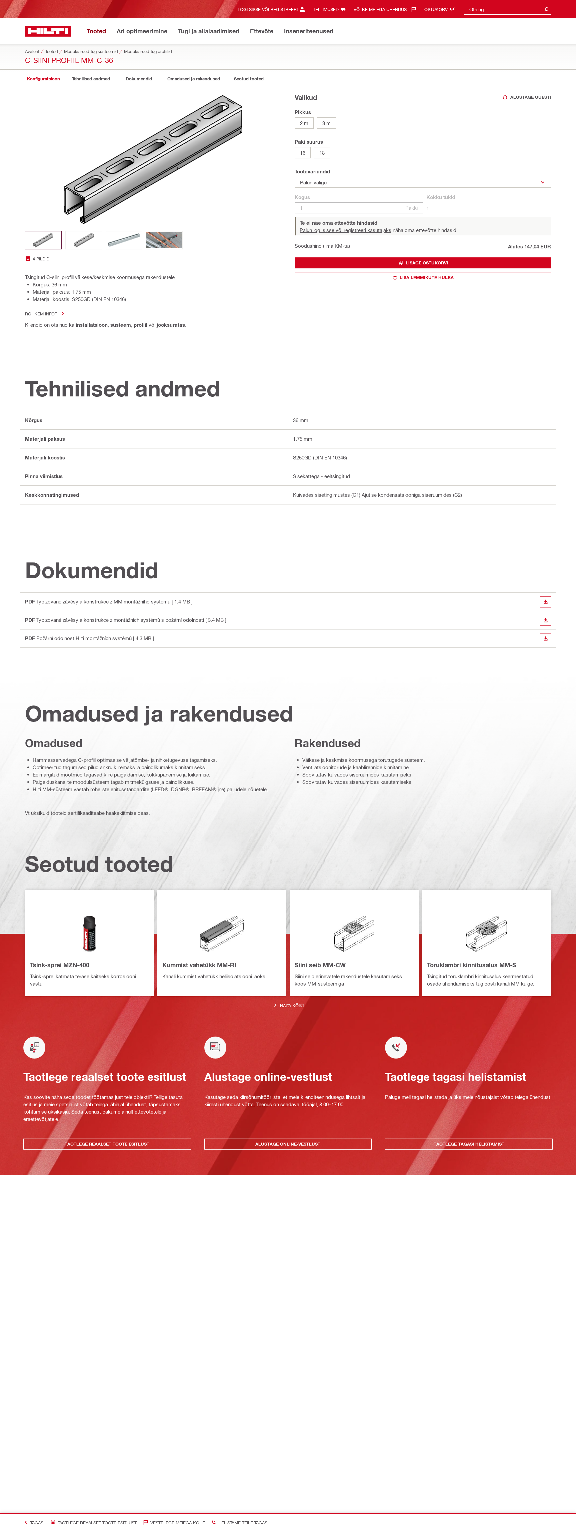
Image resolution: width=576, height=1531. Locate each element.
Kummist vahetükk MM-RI (199, 965)
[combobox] (507, 9)
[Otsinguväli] (546, 9)
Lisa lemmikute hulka (427, 277)
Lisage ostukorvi (427, 262)
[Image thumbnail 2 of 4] (83, 240)
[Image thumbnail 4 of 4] (164, 240)
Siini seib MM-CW (320, 965)
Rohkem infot (41, 313)
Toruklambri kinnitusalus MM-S (471, 965)
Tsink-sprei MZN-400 (59, 965)
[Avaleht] (48, 31)
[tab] (43, 79)
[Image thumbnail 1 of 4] (43, 240)
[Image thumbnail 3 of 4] (124, 240)
